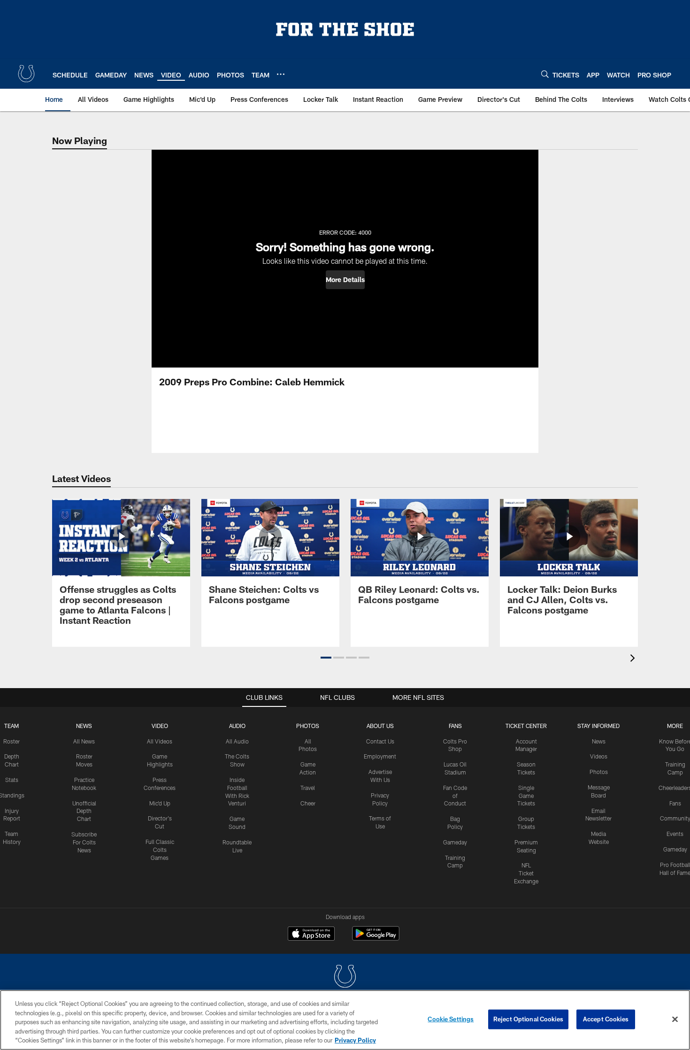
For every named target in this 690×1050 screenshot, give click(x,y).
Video (160, 725)
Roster (11, 741)
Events (675, 833)
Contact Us (380, 741)
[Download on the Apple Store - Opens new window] (311, 935)
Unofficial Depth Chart (84, 811)
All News (84, 741)
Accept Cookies (606, 1019)
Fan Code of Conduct (455, 795)
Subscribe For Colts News (84, 842)
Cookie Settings (451, 1019)
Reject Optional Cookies (528, 1019)
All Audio (237, 741)
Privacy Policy (355, 1040)
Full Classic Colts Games (160, 849)
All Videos (159, 741)
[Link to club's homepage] (26, 73)
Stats (11, 779)
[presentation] (634, 659)
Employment (380, 756)
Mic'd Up (159, 803)
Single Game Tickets (526, 795)
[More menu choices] (280, 74)
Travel (307, 787)
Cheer (307, 803)
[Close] (675, 1019)
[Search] (545, 74)
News (84, 725)
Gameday (455, 842)
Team (11, 725)
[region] (345, 1020)
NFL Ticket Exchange (526, 873)
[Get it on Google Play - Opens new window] (376, 938)
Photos (307, 725)
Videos (598, 756)
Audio (237, 725)
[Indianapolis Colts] (345, 977)
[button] (345, 279)
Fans (675, 803)
